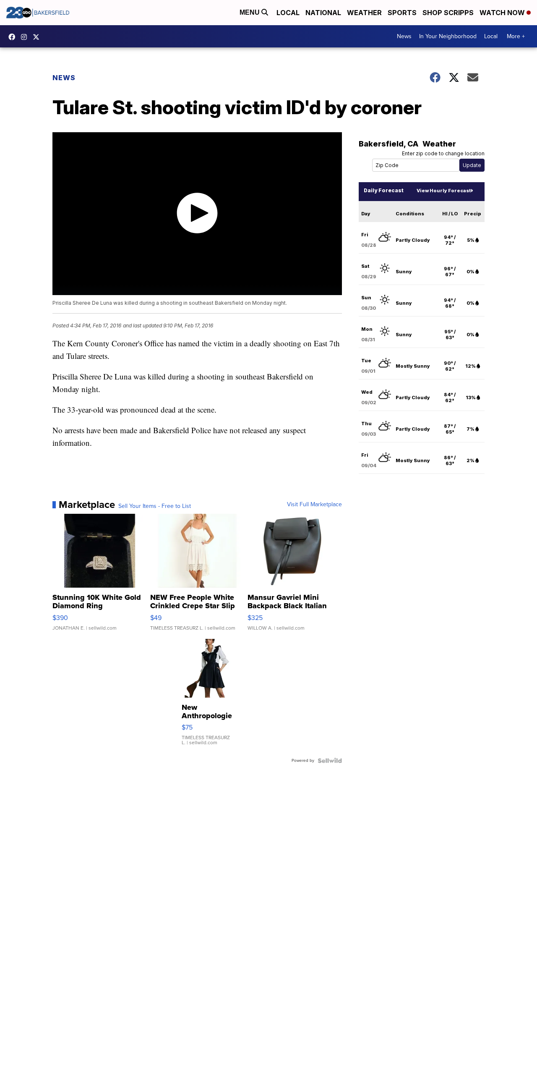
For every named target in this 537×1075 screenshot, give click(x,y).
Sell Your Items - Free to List (154, 506)
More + (516, 36)
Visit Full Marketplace (314, 504)
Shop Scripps (448, 12)
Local (288, 12)
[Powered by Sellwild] (330, 761)
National (323, 12)
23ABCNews (26, 37)
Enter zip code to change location (443, 153)
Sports (402, 12)
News (404, 36)
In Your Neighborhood (448, 36)
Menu (250, 12)
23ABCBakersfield (13, 37)
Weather (364, 12)
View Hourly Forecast (444, 191)
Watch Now (503, 12)
